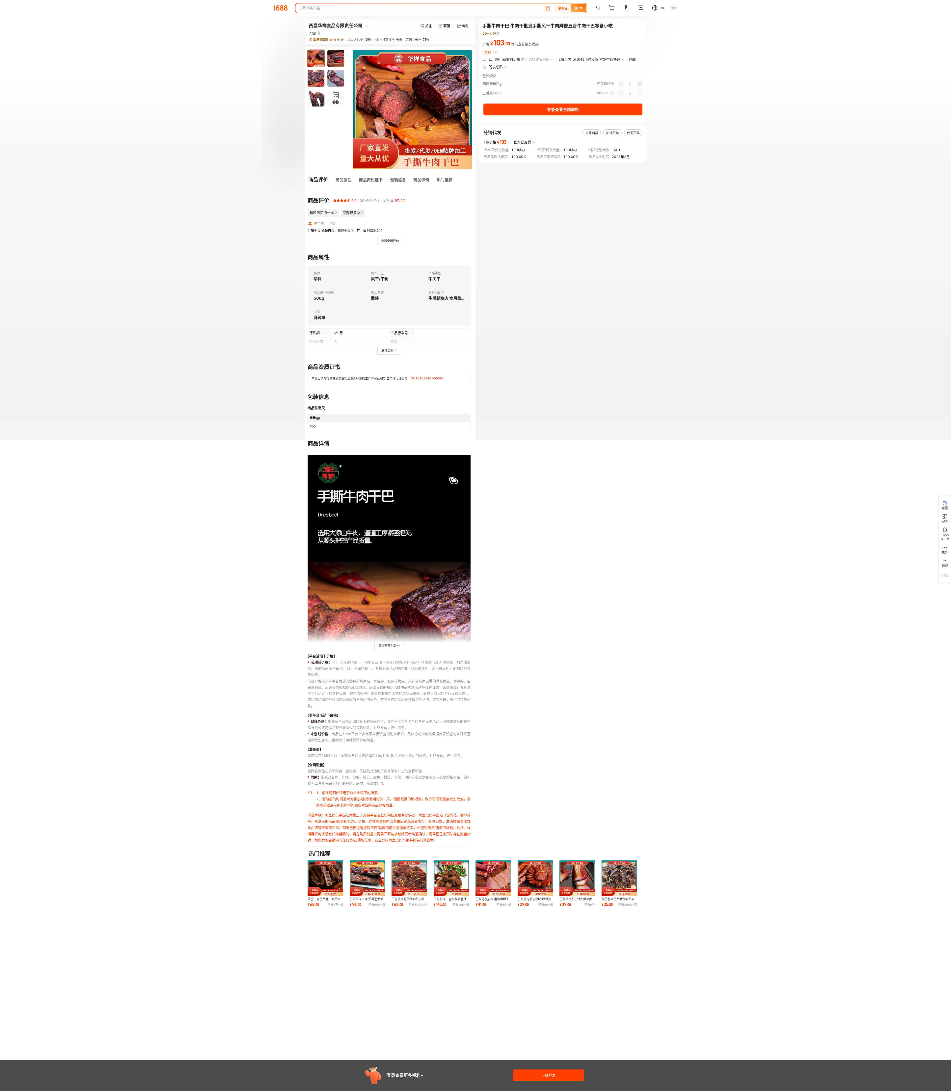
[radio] (334, 200)
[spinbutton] (630, 83)
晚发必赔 (496, 67)
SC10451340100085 (427, 378)
